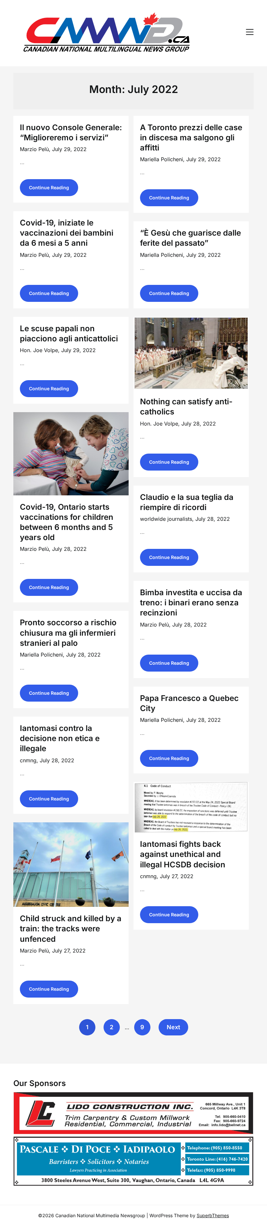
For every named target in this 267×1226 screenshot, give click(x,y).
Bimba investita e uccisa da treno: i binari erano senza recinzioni (191, 602)
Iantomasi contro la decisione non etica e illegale (60, 738)
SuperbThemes (213, 1215)
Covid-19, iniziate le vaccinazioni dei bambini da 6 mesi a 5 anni (66, 233)
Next (173, 1027)
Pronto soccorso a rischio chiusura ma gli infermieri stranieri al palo (68, 632)
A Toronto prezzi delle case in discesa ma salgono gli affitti (191, 137)
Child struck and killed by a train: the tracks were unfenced (70, 928)
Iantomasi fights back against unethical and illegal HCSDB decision (182, 854)
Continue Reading (49, 187)
